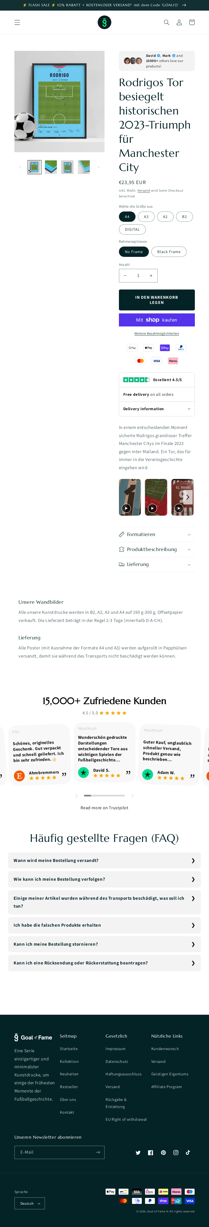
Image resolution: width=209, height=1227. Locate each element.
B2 (184, 216)
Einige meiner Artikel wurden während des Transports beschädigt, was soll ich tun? (99, 902)
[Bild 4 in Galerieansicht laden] (84, 167)
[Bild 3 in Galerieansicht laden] (67, 167)
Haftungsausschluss (124, 1073)
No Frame (134, 251)
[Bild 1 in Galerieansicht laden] (34, 167)
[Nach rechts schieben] (98, 167)
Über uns (68, 1099)
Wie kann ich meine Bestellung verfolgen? (59, 879)
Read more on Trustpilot (104, 808)
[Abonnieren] (98, 1152)
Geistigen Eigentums (170, 1073)
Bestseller (69, 1086)
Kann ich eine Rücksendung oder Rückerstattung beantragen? (81, 963)
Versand (143, 190)
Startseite (69, 1048)
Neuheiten (69, 1073)
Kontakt (67, 1112)
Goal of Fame (156, 1211)
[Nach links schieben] (20, 167)
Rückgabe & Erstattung (116, 1103)
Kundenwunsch (165, 1048)
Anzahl (124, 264)
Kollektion (69, 1061)
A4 (127, 216)
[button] (17, 22)
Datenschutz (117, 1061)
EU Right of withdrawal (126, 1119)
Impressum (116, 1048)
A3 (146, 216)
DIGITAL (132, 229)
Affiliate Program (166, 1086)
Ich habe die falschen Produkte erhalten (57, 925)
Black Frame (169, 251)
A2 (165, 216)
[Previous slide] (124, 497)
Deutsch (27, 1203)
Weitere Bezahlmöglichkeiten (156, 333)
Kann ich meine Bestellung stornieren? (56, 944)
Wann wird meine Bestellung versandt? (56, 860)
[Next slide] (188, 497)
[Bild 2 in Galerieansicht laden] (51, 167)
